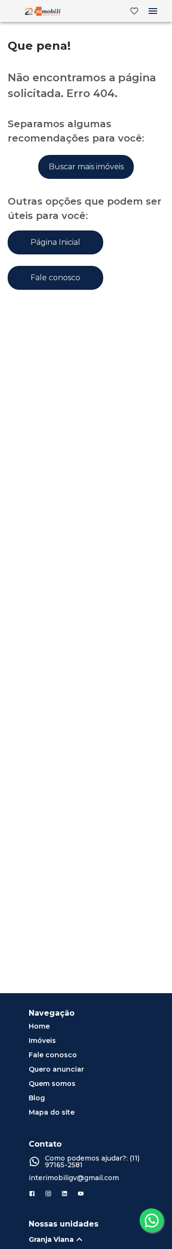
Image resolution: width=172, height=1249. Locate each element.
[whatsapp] (151, 1220)
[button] (91, 1239)
